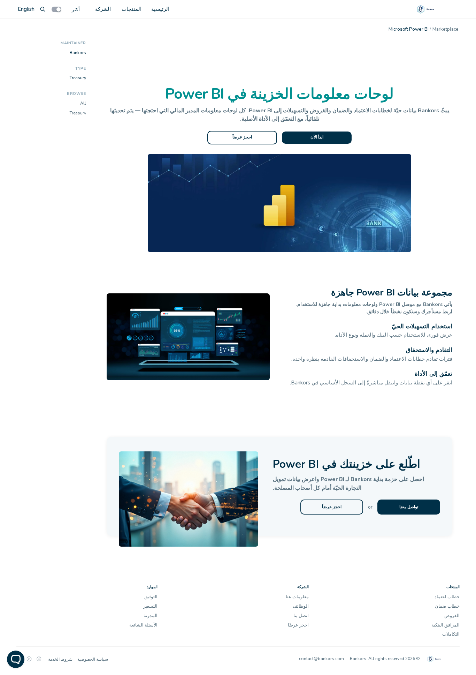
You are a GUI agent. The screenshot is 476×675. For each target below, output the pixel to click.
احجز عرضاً (242, 137)
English (26, 9)
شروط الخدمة (60, 659)
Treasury (78, 78)
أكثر (76, 9)
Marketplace (445, 29)
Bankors (78, 52)
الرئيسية (160, 9)
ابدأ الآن (316, 137)
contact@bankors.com (321, 658)
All (83, 103)
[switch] (56, 9)
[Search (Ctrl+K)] (43, 9)
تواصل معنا (408, 507)
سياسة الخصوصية (92, 659)
